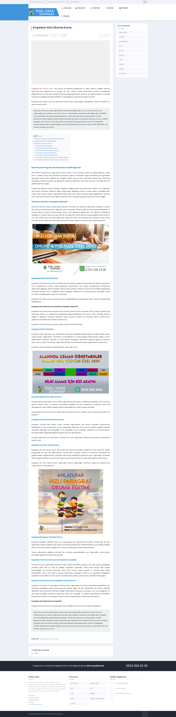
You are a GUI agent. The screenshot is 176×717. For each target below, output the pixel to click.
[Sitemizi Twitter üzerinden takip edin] (135, 2)
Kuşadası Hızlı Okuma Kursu (49, 639)
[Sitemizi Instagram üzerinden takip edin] (138, 2)
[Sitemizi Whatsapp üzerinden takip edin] (141, 2)
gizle (40, 136)
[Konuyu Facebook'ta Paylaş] (102, 35)
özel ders (84, 111)
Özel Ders (31, 702)
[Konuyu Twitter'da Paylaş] (104, 35)
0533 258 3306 (75, 2)
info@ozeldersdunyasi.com (57, 2)
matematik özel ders (60, 113)
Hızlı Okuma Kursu (45, 30)
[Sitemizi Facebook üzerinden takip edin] (133, 2)
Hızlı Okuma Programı (35, 704)
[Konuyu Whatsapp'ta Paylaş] (107, 35)
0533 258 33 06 (137, 666)
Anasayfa (35, 30)
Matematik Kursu (33, 700)
